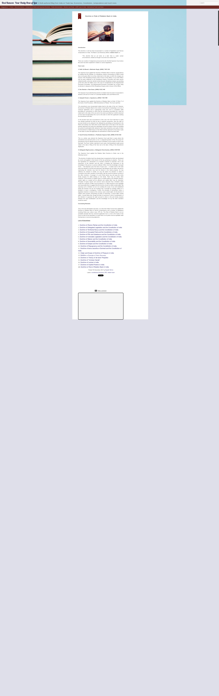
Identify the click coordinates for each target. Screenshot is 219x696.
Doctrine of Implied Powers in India (92, 264)
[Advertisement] (132, 40)
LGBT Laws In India (80, 7)
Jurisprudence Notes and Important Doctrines (37, 7)
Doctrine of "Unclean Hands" (90, 260)
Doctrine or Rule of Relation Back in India (100, 16)
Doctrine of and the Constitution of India (98, 225)
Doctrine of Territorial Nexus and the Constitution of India (99, 230)
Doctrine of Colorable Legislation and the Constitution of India (101, 236)
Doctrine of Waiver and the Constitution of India (96, 239)
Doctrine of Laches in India (89, 262)
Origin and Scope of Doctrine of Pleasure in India (97, 253)
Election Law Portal (69, 7)
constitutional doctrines (97, 272)
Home (11, 7)
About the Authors (19, 7)
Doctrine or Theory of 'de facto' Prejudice (94, 257)
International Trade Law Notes (95, 7)
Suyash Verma (109, 270)
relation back (111, 272)
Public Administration (57, 7)
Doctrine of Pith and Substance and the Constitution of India (100, 234)
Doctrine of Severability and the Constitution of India (98, 241)
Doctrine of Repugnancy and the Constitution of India (98, 246)
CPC (105, 272)
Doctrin (93, 255)
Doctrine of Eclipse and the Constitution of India (96, 243)
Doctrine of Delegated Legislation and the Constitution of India (101, 227)
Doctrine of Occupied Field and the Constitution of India (98, 232)
